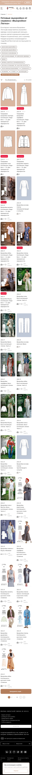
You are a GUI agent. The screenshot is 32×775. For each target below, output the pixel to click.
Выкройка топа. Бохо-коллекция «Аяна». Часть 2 (22, 298)
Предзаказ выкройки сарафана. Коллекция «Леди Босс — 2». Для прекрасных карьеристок (23, 119)
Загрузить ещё (15, 691)
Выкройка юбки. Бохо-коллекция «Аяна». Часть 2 (22, 383)
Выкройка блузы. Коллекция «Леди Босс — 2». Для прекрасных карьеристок (6, 302)
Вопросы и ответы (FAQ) (23, 758)
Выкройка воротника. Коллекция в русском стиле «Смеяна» (21, 509)
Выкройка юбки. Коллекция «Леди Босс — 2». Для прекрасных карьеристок (6, 257)
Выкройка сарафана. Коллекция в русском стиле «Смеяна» (21, 552)
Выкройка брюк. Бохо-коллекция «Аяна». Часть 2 (6, 344)
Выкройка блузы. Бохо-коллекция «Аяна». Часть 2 (6, 424)
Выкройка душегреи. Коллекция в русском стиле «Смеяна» (5, 637)
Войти (28, 2)
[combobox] (13, 80)
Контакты (3, 758)
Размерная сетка (10, 758)
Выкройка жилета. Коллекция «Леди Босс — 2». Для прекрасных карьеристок (7, 211)
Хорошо (16, 770)
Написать (16, 726)
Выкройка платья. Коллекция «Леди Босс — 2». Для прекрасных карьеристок (23, 257)
